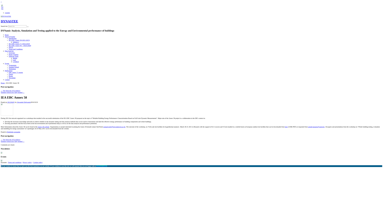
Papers (11, 74)
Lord (14, 60)
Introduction (12, 38)
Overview (12, 53)
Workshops (12, 69)
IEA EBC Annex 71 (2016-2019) (19, 44)
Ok (97, 166)
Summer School (14, 67)
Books (11, 76)
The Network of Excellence (10, 91)
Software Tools (13, 56)
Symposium (12, 65)
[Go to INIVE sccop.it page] (3, 9)
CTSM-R (16, 62)
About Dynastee (10, 37)
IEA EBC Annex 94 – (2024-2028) (20, 45)
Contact (7, 80)
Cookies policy (38, 162)
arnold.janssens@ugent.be (316, 127)
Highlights (10, 132)
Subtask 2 (16, 42)
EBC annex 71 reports (16, 72)
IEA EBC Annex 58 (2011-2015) (19, 40)
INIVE (11, 47)
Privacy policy (27, 162)
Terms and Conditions (16, 49)
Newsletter (12, 78)
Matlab (15, 58)
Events (7, 63)
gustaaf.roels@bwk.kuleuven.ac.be (114, 127)
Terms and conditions (14, 162)
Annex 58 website (43, 127)
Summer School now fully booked (12, 92)
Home (7, 35)
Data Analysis (9, 51)
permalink (17, 132)
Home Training (13, 54)
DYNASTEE (9, 21)
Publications (8, 71)
